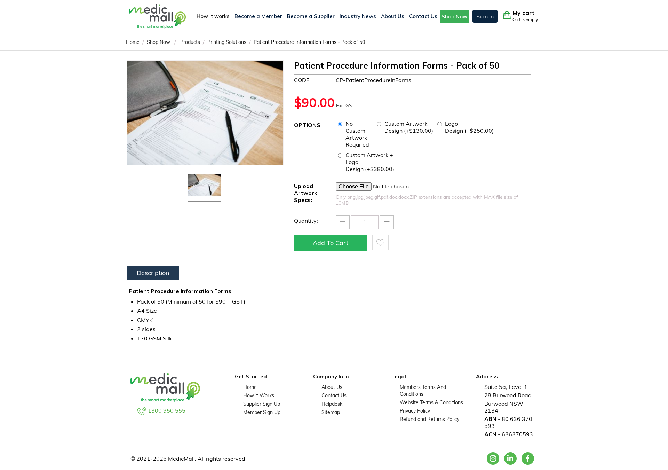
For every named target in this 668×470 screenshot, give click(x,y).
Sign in (485, 16)
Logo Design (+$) (469, 127)
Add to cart (330, 243)
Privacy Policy (415, 411)
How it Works (258, 395)
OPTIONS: (308, 125)
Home (250, 387)
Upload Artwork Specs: (305, 192)
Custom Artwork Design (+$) (408, 127)
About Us (392, 16)
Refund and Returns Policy (429, 419)
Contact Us (423, 16)
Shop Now (454, 16)
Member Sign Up (261, 412)
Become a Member (258, 16)
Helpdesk (331, 404)
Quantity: (306, 220)
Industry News (358, 16)
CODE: (302, 80)
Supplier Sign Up (261, 404)
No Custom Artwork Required (358, 134)
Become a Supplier (311, 16)
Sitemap (330, 412)
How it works (213, 16)
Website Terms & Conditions (431, 402)
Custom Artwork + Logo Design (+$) (369, 161)
